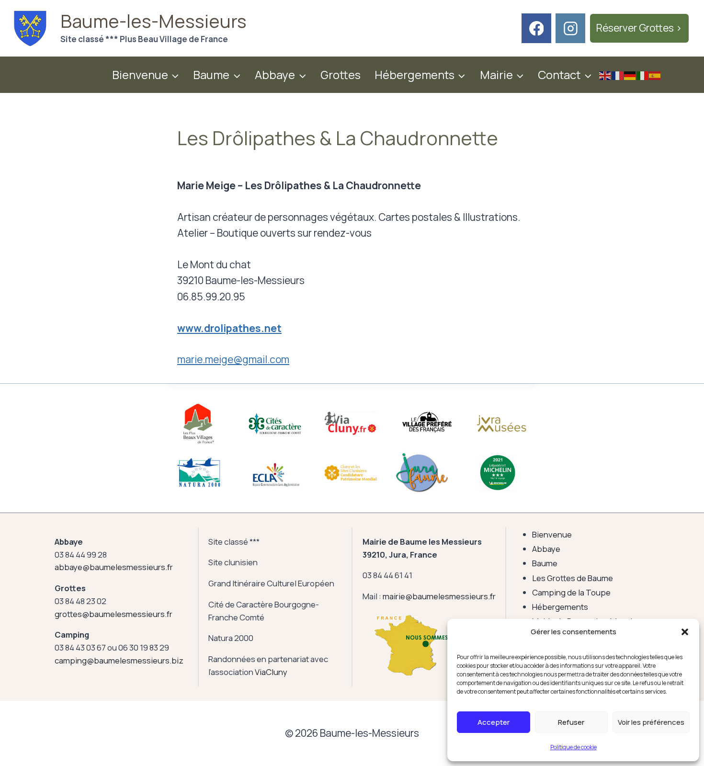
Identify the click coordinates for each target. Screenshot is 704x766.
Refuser (571, 722)
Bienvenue (552, 534)
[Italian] (642, 74)
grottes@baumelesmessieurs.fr (113, 613)
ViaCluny (271, 671)
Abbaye (546, 548)
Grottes (340, 74)
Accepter (493, 722)
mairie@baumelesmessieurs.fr (439, 596)
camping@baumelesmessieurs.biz (119, 660)
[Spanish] (655, 74)
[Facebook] (536, 28)
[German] (630, 74)
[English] (605, 74)
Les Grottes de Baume (572, 577)
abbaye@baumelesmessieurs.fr (114, 566)
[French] (618, 74)
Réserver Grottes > (639, 27)
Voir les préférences (651, 722)
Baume (544, 563)
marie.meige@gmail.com (233, 359)
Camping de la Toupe (571, 592)
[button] (685, 632)
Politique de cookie (573, 747)
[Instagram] (570, 28)
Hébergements (560, 606)
